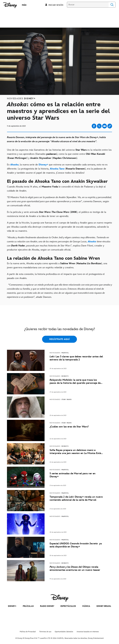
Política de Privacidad (28, 632)
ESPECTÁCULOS (68, 606)
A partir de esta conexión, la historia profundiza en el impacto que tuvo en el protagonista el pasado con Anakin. (56, 276)
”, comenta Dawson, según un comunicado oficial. (59, 201)
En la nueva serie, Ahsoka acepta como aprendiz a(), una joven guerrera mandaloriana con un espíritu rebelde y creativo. (57, 265)
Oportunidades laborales (64, 632)
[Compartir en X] (99, 126)
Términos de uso (45, 632)
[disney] (59, 598)
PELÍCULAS (28, 606)
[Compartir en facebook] (94, 126)
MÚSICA (86, 606)
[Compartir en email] (104, 126)
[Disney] (10, 5)
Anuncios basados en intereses (88, 632)
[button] (57, 5)
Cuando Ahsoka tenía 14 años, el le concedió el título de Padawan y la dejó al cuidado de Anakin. (56, 188)
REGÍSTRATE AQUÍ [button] (59, 339)
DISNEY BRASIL (104, 606)
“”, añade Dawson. (59, 290)
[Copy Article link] (109, 126)
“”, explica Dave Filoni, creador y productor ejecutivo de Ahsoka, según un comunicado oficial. (58, 243)
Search (112, 5)
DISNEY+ (12, 606)
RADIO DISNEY (47, 606)
